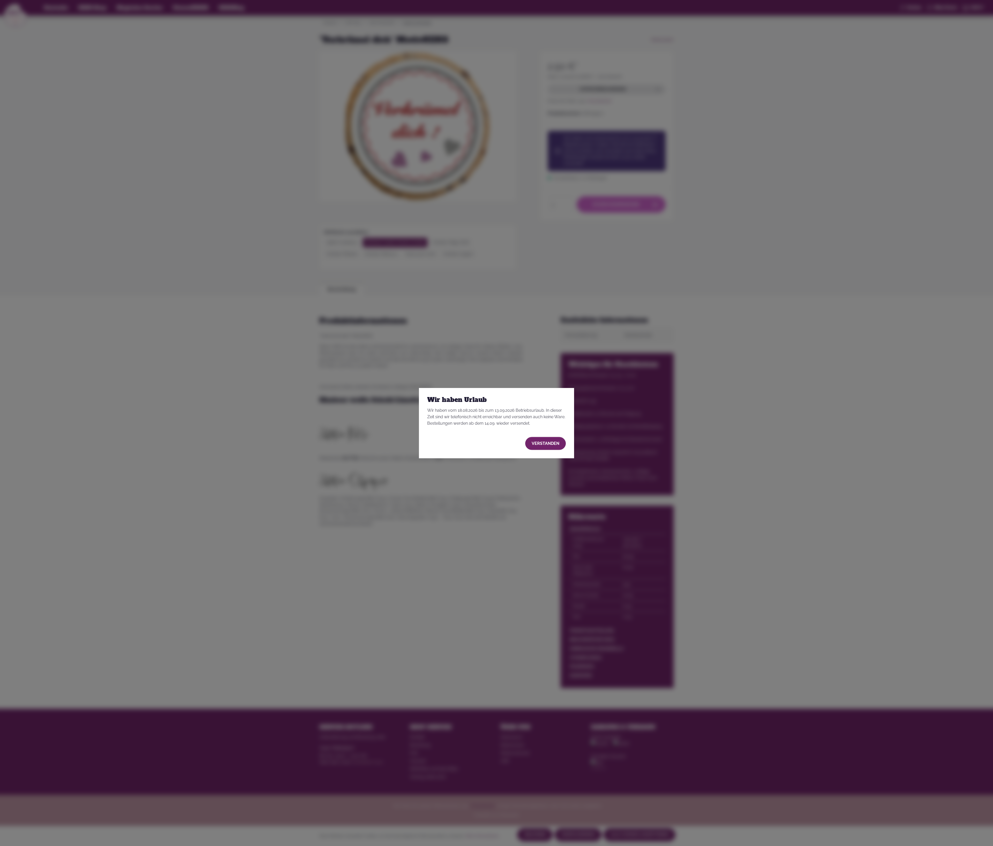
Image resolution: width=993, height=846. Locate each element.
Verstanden (545, 443)
